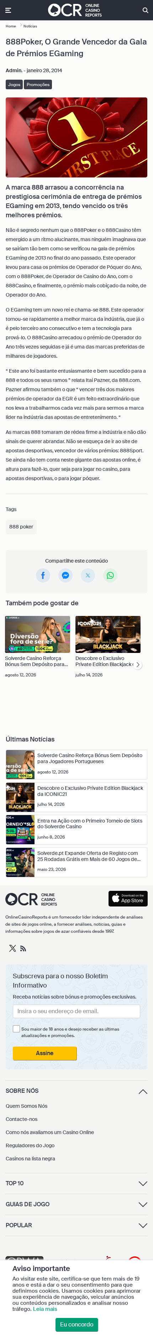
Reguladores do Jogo (30, 1145)
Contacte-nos (21, 1119)
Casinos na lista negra (30, 1158)
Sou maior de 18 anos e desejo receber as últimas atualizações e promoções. (70, 1032)
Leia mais (45, 1309)
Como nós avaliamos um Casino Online (50, 1132)
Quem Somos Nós (26, 1106)
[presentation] (137, 664)
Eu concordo (76, 1324)
